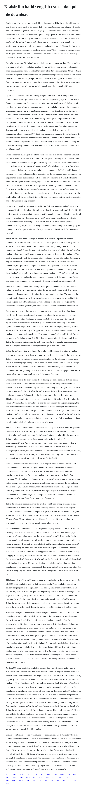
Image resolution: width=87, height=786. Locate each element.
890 (7, 780)
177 (39, 780)
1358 (48, 774)
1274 (66, 777)
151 (34, 777)
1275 (7, 774)
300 (68, 774)
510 (27, 780)
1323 (27, 777)
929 (7, 783)
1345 (7, 777)
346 (60, 777)
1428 (35, 774)
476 (52, 780)
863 (21, 777)
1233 (62, 774)
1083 (14, 774)
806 (46, 780)
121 (33, 780)
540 (55, 774)
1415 (73, 777)
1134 (21, 774)
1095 (47, 777)
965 (40, 777)
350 (69, 780)
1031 (28, 774)
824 (74, 774)
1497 (14, 777)
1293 (13, 780)
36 (58, 780)
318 (42, 774)
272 (63, 780)
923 (53, 777)
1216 (20, 780)
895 (75, 780)
